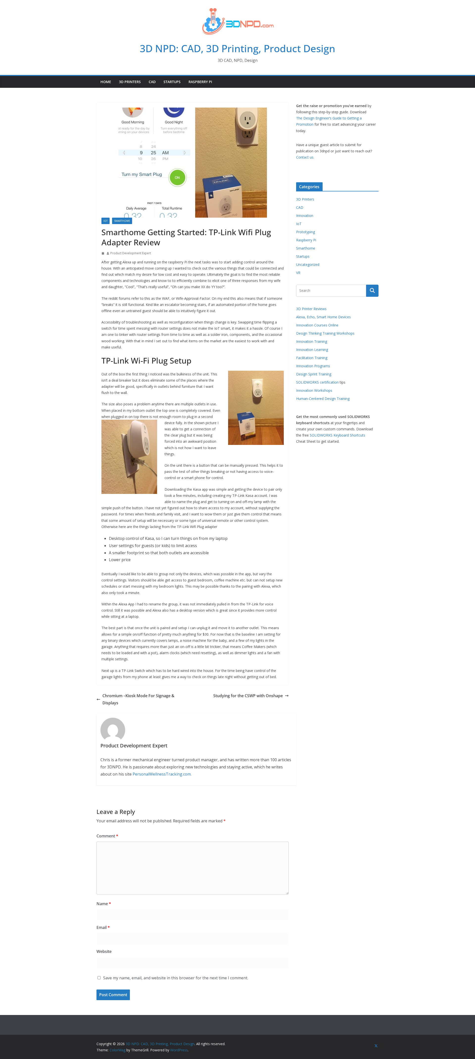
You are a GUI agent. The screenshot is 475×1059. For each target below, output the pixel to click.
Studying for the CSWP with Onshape (248, 695)
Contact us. (305, 157)
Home (105, 81)
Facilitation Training (311, 357)
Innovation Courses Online (317, 325)
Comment (107, 836)
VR (298, 272)
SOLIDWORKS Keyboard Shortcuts (337, 435)
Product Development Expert (130, 253)
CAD (152, 81)
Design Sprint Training (313, 374)
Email (103, 927)
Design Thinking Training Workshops (325, 333)
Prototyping (305, 232)
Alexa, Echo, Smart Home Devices (323, 317)
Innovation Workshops (314, 390)
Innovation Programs (313, 366)
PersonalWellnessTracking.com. (162, 774)
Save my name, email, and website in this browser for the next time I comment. (175, 978)
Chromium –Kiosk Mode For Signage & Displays (138, 699)
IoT (105, 221)
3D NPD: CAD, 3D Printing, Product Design (237, 48)
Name (103, 903)
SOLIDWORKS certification (317, 382)
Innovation (304, 215)
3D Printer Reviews (311, 308)
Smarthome (122, 221)
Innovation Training (311, 341)
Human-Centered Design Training (323, 398)
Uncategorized (307, 264)
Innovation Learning (312, 349)
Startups (172, 81)
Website (104, 951)
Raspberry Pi (200, 81)
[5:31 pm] (102, 253)
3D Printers (130, 81)
